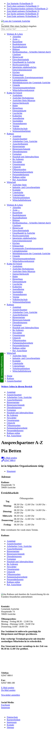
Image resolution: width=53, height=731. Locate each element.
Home (9, 376)
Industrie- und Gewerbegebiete (26, 187)
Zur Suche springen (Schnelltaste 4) (23, 13)
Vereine (15, 126)
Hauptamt (11, 471)
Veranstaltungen (19, 123)
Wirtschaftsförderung (21, 200)
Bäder (15, 105)
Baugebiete (17, 41)
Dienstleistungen (19, 151)
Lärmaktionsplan (19, 80)
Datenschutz (12, 717)
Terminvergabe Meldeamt (2, 365)
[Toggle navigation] (2, 24)
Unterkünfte (17, 192)
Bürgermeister (18, 146)
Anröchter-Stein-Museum (23, 100)
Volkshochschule (20, 128)
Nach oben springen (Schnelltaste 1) (23, 6)
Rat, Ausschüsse (19, 179)
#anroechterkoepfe (20, 103)
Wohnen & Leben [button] (15, 34)
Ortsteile (16, 85)
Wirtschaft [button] (11, 182)
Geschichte (17, 113)
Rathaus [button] (10, 133)
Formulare (17, 154)
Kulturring (17, 116)
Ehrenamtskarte (19, 110)
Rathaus (10, 378)
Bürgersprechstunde (21, 149)
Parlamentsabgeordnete (22, 172)
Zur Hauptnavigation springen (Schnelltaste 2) (27, 8)
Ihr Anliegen (18, 159)
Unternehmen (18, 195)
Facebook (5, 705)
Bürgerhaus (17, 108)
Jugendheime (18, 118)
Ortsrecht (16, 167)
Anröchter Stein (19, 185)
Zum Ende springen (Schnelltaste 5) (23, 16)
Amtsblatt (16, 136)
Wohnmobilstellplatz (21, 131)
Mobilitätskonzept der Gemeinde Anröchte (31, 82)
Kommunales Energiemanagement (27, 77)
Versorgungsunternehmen (23, 87)
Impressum (12, 722)
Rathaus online (19, 177)
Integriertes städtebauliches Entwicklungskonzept (24, 68)
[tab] (26, 386)
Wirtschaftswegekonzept (23, 90)
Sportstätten (17, 121)
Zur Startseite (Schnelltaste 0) (20, 3)
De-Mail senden (8, 690)
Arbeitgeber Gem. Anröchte (24, 141)
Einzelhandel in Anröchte (23, 62)
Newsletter (17, 162)
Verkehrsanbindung (21, 197)
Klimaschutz (18, 75)
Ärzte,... (16, 39)
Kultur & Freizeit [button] (14, 93)
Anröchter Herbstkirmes (23, 98)
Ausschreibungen (20, 144)
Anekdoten (17, 95)
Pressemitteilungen (20, 174)
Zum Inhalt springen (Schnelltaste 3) (23, 11)
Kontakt (10, 725)
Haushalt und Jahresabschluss (25, 156)
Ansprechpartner (19, 139)
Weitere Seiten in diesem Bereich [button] (16, 386)
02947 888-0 (9, 460)
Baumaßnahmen (19, 47)
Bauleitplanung (19, 44)
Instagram (5, 707)
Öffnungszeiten (19, 169)
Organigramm (18, 164)
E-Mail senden (10, 458)
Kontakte (16, 190)
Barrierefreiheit (13, 720)
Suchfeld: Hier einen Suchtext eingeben (18, 26)
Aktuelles (16, 36)
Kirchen (16, 72)
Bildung (16, 49)
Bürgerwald (17, 57)
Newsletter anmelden (10, 695)
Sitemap (10, 727)
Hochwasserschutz (20, 64)
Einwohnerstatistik (20, 59)
